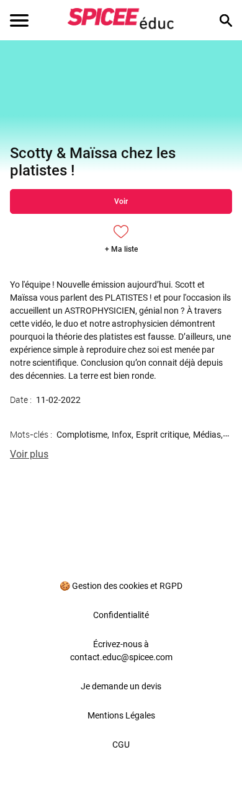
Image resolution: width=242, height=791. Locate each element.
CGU (121, 744)
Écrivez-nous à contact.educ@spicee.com (121, 650)
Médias (207, 435)
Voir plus (29, 454)
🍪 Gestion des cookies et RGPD (121, 586)
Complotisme (81, 435)
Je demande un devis (121, 686)
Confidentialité (121, 615)
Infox (122, 435)
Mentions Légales (121, 715)
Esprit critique (162, 435)
